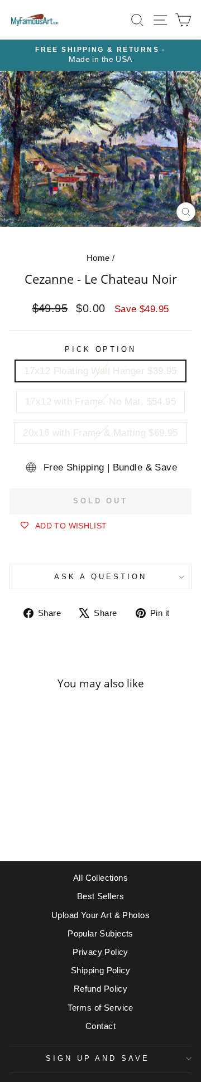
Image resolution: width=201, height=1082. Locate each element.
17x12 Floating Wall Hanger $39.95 (100, 371)
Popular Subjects (100, 933)
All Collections (100, 877)
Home (98, 258)
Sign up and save (98, 1058)
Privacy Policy (100, 952)
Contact (100, 1026)
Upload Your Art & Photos (100, 915)
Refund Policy (100, 988)
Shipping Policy (100, 970)
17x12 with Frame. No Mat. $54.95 (100, 401)
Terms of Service (100, 1007)
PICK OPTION (101, 349)
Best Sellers (100, 896)
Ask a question (100, 576)
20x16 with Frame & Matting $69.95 (100, 433)
